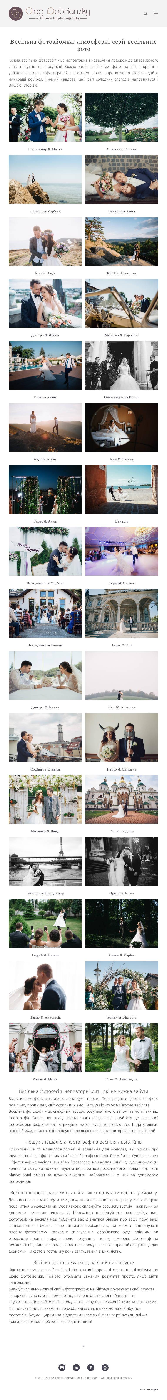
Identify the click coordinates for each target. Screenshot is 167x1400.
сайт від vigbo (149, 1390)
